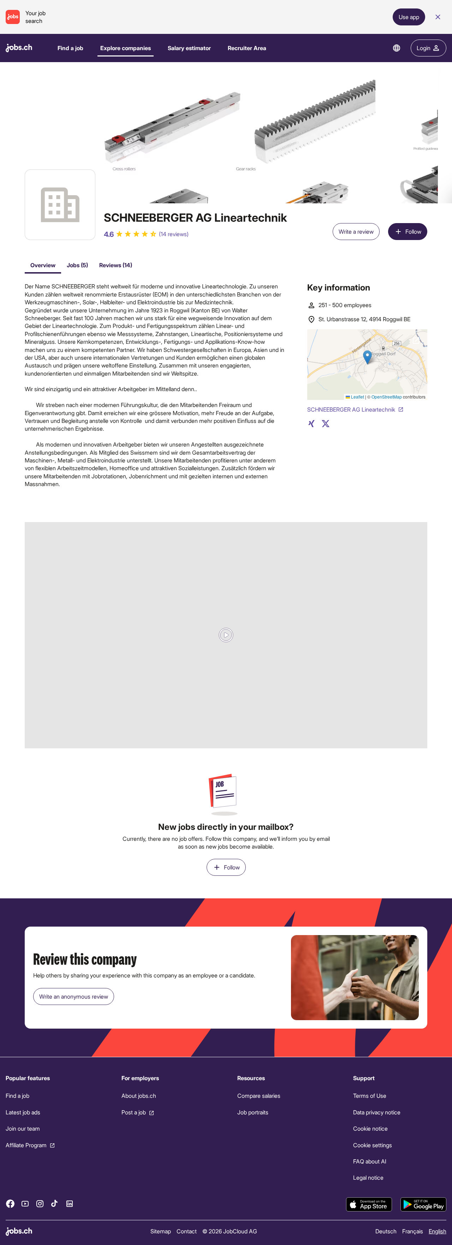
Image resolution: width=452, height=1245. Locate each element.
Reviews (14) (115, 265)
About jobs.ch (138, 1095)
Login (423, 47)
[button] (226, 635)
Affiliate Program (26, 1144)
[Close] (437, 16)
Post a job (133, 1112)
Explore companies (125, 47)
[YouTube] (25, 1203)
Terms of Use (369, 1095)
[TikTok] (54, 1203)
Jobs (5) (77, 265)
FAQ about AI (369, 1161)
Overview (42, 265)
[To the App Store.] (369, 1204)
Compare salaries (258, 1095)
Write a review (356, 231)
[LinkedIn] (69, 1203)
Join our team (23, 1128)
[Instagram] (39, 1203)
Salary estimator (189, 47)
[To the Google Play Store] (423, 1204)
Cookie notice (370, 1128)
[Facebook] (10, 1203)
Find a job (70, 47)
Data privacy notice (376, 1112)
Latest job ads (23, 1112)
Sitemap (160, 1231)
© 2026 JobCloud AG (229, 1231)
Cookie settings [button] (372, 1144)
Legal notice (368, 1177)
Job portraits (252, 1112)
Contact (187, 1231)
